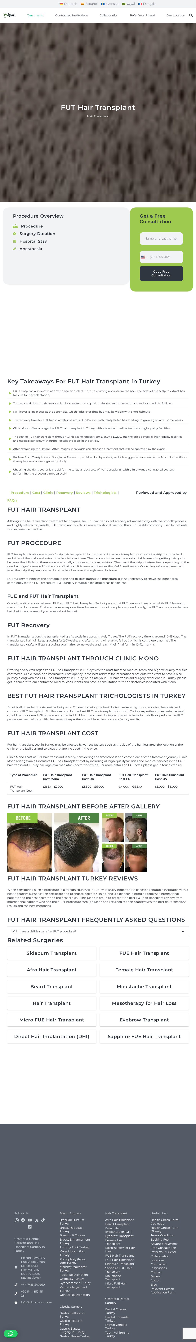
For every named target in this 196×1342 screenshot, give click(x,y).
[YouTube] (30, 1220)
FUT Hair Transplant (119, 1260)
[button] (191, 15)
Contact (156, 1272)
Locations (157, 1260)
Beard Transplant (51, 986)
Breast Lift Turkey (72, 1235)
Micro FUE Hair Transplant (51, 1020)
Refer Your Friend (163, 1252)
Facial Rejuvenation (74, 1274)
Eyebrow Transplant (144, 1020)
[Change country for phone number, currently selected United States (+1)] (144, 257)
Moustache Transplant (144, 986)
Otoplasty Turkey (72, 1278)
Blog (154, 1284)
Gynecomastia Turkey (75, 1283)
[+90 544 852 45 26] (17, 1293)
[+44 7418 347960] (17, 1284)
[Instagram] (17, 1220)
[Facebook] (23, 1220)
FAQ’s (12, 500)
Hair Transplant (52, 1003)
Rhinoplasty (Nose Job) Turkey (72, 1261)
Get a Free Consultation (161, 273)
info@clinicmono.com (36, 1302)
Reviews (83, 493)
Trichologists (105, 493)
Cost (36, 493)
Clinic (48, 493)
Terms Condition (162, 1235)
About (155, 1280)
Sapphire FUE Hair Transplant (144, 1036)
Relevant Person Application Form (163, 1290)
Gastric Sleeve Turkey (75, 1336)
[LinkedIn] (30, 1227)
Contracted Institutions (159, 1266)
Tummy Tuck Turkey (74, 1247)
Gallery (156, 1276)
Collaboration (160, 1256)
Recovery (64, 493)
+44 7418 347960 (33, 1284)
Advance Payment (164, 1244)
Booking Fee (160, 1239)
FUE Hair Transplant (144, 953)
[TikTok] (43, 1220)
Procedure (20, 493)
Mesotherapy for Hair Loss (144, 1003)
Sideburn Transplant (52, 953)
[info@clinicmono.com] (17, 1302)
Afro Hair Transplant (52, 970)
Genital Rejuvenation (75, 1295)
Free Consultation (163, 1248)
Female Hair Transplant (144, 970)
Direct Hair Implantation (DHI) (51, 1036)
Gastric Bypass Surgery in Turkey (72, 1330)
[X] (37, 1220)
